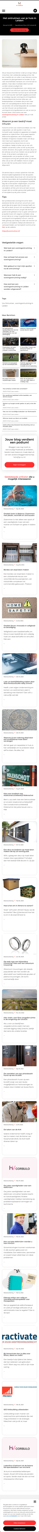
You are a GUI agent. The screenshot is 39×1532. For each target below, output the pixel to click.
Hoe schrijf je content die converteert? (15, 388)
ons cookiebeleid (11, 1516)
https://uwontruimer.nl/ (11, 231)
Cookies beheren (19, 1528)
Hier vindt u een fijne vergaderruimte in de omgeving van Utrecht (19, 1018)
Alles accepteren (19, 1523)
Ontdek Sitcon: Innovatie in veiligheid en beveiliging (19, 626)
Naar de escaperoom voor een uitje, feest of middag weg (27, 380)
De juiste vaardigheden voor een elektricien (17, 1186)
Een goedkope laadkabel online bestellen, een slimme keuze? (17, 396)
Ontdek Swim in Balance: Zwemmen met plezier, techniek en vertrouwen (19, 514)
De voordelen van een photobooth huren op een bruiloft (18, 1074)
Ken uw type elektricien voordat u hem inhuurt (18, 1242)
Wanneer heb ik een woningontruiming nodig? (19, 276)
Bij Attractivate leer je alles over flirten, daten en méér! (17, 1354)
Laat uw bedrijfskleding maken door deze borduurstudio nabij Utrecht (19, 682)
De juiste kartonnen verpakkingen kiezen (9, 379)
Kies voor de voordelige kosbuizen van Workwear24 (19, 411)
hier (3, 227)
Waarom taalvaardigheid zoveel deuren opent (28, 329)
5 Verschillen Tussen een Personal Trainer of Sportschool (28, 348)
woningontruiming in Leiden (13, 115)
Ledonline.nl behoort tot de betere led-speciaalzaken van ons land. (18, 1466)
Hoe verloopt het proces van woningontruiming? (19, 258)
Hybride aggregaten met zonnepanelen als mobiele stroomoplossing (28, 364)
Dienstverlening (19, 30)
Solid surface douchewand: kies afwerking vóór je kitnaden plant (19, 425)
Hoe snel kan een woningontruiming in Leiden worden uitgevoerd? (19, 286)
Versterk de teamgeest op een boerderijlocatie (9, 363)
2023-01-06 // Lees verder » (11, 391)
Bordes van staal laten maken (16, 570)
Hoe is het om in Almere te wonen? (18, 906)
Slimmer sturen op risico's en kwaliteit (15, 418)
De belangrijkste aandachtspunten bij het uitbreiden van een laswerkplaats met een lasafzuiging (10, 331)
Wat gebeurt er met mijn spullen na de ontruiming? (19, 267)
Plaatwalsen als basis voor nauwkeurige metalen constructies (9, 348)
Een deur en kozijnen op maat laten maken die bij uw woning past (19, 850)
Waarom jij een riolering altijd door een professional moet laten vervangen (18, 739)
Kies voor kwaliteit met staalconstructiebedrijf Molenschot (18, 794)
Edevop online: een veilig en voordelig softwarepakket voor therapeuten (17, 1299)
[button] (35, 1502)
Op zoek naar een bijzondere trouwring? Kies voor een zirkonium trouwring (19, 963)
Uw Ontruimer (8, 303)
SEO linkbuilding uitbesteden (16, 1410)
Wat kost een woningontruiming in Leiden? (19, 249)
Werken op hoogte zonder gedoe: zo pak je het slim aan (19, 404)
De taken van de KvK (12, 1130)
